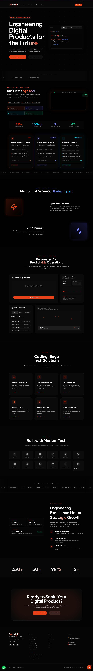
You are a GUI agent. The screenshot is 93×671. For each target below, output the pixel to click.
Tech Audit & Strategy (33, 647)
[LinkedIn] (14, 645)
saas (15, 312)
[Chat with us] (4, 667)
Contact (50, 647)
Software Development (33, 637)
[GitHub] (17, 645)
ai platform (27, 312)
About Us (50, 637)
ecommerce (21, 312)
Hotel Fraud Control (33, 649)
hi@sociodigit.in (72, 644)
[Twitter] (10, 645)
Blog (49, 641)
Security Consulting (33, 645)
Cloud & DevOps (32, 639)
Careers (50, 643)
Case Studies (51, 639)
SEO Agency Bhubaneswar (34, 659)
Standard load (77, 283)
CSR (49, 645)
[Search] (72, 4)
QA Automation (32, 641)
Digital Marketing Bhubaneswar (35, 656)
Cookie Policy (81, 667)
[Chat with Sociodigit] (89, 667)
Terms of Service (73, 667)
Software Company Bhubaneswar (36, 654)
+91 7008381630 (72, 642)
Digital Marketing (32, 643)
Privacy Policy (66, 667)
